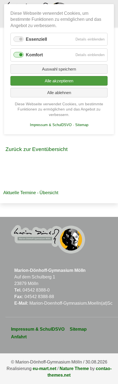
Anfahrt (19, 336)
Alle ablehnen (59, 92)
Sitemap (78, 329)
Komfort (34, 55)
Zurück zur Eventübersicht (36, 149)
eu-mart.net (44, 368)
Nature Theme (74, 368)
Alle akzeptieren (59, 80)
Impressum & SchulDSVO (37, 329)
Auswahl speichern (59, 69)
